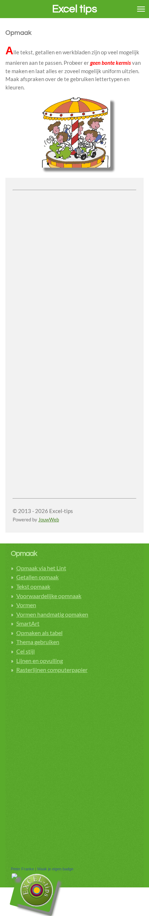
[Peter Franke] (14, 877)
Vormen (26, 604)
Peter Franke (22, 869)
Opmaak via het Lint (41, 567)
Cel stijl (25, 651)
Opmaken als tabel (39, 632)
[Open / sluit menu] (141, 9)
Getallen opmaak (37, 576)
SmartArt (27, 623)
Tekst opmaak (33, 586)
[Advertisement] (74, 267)
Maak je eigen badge (55, 869)
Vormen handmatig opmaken (52, 614)
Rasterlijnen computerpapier (52, 669)
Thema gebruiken (37, 641)
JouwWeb (48, 519)
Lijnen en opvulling (39, 660)
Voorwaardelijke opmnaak (48, 595)
